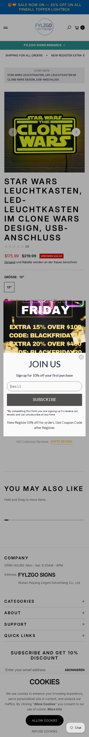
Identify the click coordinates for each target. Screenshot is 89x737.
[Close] (81, 357)
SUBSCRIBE (44, 399)
